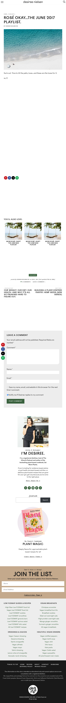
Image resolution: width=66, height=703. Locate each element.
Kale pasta (49, 647)
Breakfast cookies (48, 613)
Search (33, 495)
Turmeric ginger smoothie (48, 624)
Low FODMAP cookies (17, 613)
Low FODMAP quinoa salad (17, 621)
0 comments (26, 282)
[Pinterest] (29, 487)
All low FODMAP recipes (17, 627)
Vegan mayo (17, 647)
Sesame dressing (17, 639)
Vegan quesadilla (48, 653)
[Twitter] (36, 487)
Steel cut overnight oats (49, 616)
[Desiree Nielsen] (33, 690)
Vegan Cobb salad (49, 650)
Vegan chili (49, 642)
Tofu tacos (49, 645)
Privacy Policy (40, 666)
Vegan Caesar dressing (17, 636)
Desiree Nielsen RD (12, 26)
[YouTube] (33, 487)
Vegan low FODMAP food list (17, 610)
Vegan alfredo (17, 645)
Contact (45, 664)
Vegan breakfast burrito (49, 610)
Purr (35, 699)
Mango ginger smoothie (49, 621)
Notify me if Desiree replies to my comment (25, 395)
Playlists (11, 14)
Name (10, 369)
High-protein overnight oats (48, 619)
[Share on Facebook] (9, 178)
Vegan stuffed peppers (48, 636)
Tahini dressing (17, 650)
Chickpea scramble (48, 607)
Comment (11, 348)
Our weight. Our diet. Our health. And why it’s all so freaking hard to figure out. (18, 293)
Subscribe (55, 664)
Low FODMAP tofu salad (17, 624)
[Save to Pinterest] (5, 178)
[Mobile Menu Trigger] (1, 2)
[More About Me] (33, 431)
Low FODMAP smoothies (17, 616)
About (37, 664)
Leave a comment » (39, 282)
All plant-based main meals (49, 656)
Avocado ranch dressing (17, 656)
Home (5, 14)
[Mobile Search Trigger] (64, 2)
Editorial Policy (26, 666)
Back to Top (13, 664)
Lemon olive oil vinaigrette (17, 653)
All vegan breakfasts (48, 627)
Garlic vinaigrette (17, 642)
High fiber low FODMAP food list (17, 607)
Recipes (29, 664)
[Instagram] (25, 487)
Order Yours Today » (33, 556)
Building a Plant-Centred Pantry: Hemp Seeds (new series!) (48, 292)
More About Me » (33, 480)
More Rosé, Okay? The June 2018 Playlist (13, 243)
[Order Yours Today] (33, 522)
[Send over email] (17, 178)
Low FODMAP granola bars (17, 619)
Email (9, 378)
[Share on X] (13, 178)
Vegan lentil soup (48, 639)
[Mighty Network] (40, 487)
